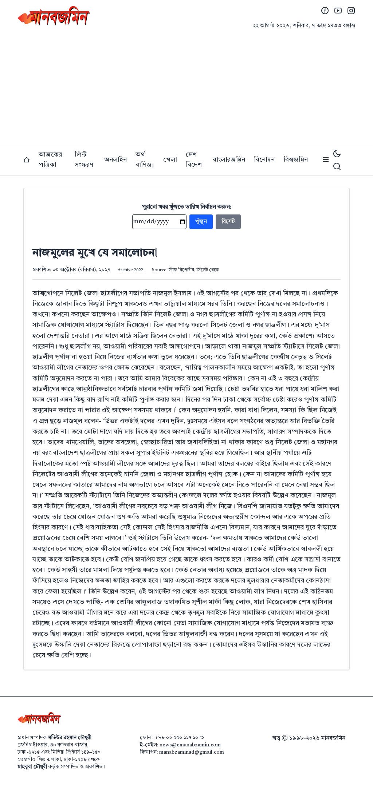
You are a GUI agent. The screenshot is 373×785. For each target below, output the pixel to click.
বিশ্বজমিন (295, 160)
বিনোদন (264, 160)
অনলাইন (115, 160)
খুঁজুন (201, 222)
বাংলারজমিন (229, 160)
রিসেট (228, 222)
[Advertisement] (186, 89)
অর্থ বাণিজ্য (145, 159)
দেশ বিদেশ (194, 159)
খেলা (170, 160)
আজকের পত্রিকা (50, 159)
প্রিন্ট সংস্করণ (84, 159)
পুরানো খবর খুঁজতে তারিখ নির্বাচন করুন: (186, 207)
